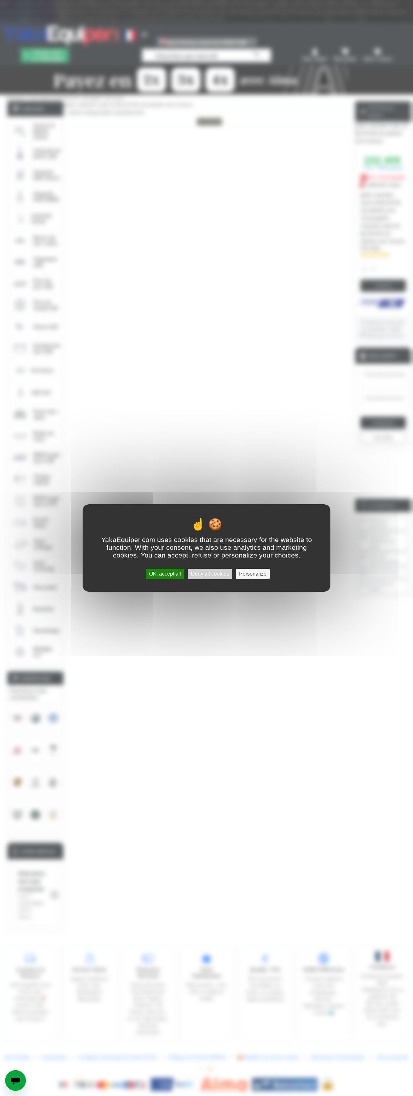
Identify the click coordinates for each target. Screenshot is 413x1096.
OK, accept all (165, 574)
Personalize (253, 574)
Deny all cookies (210, 574)
